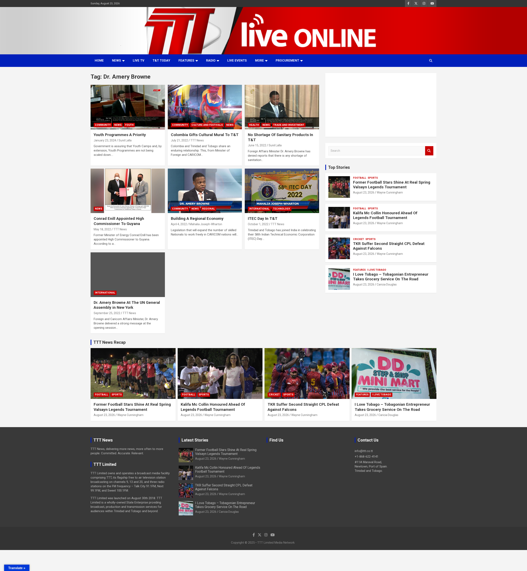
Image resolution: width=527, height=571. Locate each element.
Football (359, 177)
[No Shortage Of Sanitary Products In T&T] (282, 107)
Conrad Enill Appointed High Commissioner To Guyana (119, 221)
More (259, 60)
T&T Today (161, 60)
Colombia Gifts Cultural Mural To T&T (205, 134)
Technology (281, 208)
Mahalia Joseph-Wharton (205, 224)
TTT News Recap (109, 342)
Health (254, 125)
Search (429, 150)
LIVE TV (138, 60)
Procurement (287, 60)
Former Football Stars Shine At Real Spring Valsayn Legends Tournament (391, 184)
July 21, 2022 (179, 140)
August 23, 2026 (363, 192)
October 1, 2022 (258, 224)
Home (99, 60)
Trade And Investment (288, 125)
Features (186, 60)
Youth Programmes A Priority (120, 134)
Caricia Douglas (387, 284)
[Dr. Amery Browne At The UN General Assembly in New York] (127, 274)
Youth (129, 125)
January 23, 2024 (105, 140)
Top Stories (339, 167)
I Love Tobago (376, 269)
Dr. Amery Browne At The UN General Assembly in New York (127, 305)
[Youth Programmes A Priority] (127, 107)
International (259, 208)
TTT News (197, 140)
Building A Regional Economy (197, 218)
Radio (211, 60)
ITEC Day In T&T (262, 218)
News (116, 60)
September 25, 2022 (107, 313)
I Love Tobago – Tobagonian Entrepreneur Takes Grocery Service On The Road (390, 276)
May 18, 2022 (102, 229)
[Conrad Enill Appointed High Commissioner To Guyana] (127, 190)
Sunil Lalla (125, 140)
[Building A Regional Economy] (205, 190)
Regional (208, 208)
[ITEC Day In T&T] (282, 190)
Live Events (237, 60)
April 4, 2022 (179, 224)
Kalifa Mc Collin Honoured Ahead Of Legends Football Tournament (385, 215)
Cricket (358, 239)
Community (103, 125)
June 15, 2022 (257, 145)
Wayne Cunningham (390, 192)
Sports (373, 177)
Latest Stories (195, 440)
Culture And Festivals (207, 125)
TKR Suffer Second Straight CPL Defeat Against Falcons (388, 246)
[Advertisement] (380, 105)
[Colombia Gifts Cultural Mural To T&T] (205, 107)
